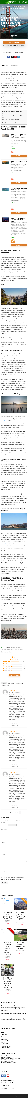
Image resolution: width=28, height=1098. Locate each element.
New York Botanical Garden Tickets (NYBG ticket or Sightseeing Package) (7, 948)
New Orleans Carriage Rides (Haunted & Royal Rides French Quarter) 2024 (7, 982)
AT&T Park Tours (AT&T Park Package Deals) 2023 (20, 945)
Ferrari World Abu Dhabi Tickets (8, 1062)
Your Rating (4, 825)
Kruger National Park (6, 1046)
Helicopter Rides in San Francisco (10, 119)
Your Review (4, 829)
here (22, 1021)
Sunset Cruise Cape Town (7, 1057)
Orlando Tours (4, 1043)
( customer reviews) (6, 30)
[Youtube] (8, 1076)
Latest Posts (4, 1034)
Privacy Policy (10, 1088)
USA (9, 6)
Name (3, 866)
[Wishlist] (23, 2)
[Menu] (2, 2)
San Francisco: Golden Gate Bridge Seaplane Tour (18, 135)
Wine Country (4, 421)
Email (3, 872)
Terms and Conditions (10, 1082)
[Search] (19, 2)
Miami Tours (4, 1042)
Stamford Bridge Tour (6, 1055)
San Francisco (16, 6)
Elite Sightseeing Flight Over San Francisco (19, 189)
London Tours (4, 1044)
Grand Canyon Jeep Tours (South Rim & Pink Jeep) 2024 (20, 916)
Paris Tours (4, 1039)
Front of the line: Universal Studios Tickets (11, 1058)
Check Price (18, 156)
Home (3, 6)
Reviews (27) (14, 65)
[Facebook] (2, 1076)
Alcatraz (6, 544)
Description (5, 65)
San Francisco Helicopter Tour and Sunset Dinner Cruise (18, 219)
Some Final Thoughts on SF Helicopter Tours (13, 123)
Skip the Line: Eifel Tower (7, 1061)
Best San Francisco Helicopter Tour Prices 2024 (13, 116)
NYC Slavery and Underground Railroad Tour (7, 915)
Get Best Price (14, 42)
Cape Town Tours (5, 1047)
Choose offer (7, 926)
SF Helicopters (7, 121)
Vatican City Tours (5, 1040)
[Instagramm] (5, 1076)
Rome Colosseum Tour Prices (8, 1059)
